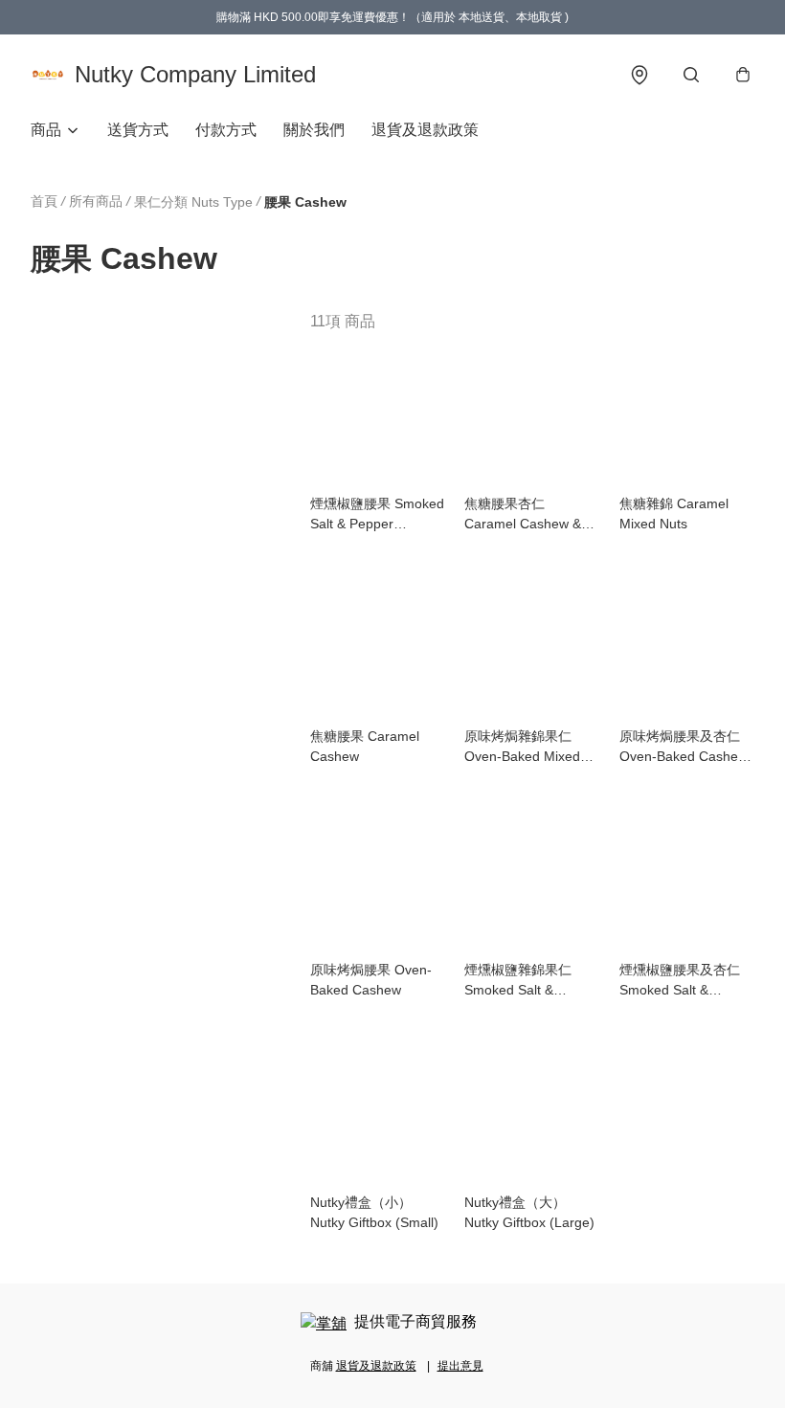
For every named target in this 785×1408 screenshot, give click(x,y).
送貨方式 (137, 130)
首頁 (44, 201)
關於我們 (314, 130)
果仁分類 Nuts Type (193, 202)
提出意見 (460, 1366)
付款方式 (226, 130)
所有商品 (96, 201)
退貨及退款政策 (425, 130)
